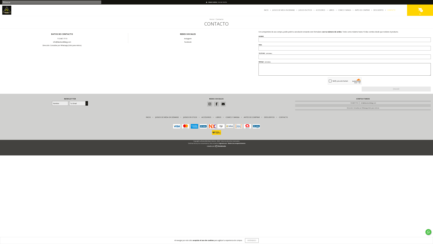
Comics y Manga (344, 10)
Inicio (266, 10)
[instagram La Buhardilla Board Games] (209, 104)
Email (260, 45)
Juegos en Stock (305, 10)
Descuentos (378, 10)
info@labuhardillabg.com (62, 42)
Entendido (252, 240)
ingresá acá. (223, 143)
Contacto (391, 10)
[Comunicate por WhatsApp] (428, 232)
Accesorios (320, 10)
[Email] (223, 104)
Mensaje (265, 62)
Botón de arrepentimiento (236, 143)
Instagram (188, 39)
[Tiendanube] (216, 147)
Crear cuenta (212, 2)
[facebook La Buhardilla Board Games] (216, 104)
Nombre (261, 36)
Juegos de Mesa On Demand (283, 10)
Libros (331, 10)
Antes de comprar (362, 10)
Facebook (187, 42)
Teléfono (265, 53)
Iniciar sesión (222, 2)
